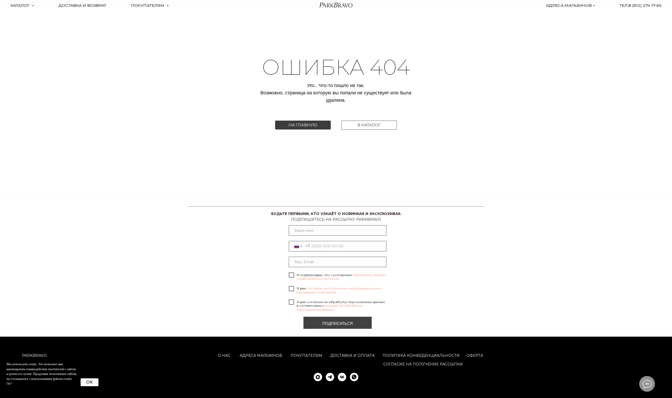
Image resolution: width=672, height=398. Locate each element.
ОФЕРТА (474, 355)
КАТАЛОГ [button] (20, 5)
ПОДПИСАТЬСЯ (337, 323)
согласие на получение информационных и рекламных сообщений (339, 290)
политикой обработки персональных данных (330, 307)
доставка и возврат (82, 5)
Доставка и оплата (352, 355)
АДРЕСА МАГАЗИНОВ (261, 355)
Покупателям (306, 355)
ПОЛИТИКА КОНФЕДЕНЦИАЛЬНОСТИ (421, 355)
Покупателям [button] (148, 5)
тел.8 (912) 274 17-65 (641, 5)
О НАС (224, 355)
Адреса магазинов (569, 5)
